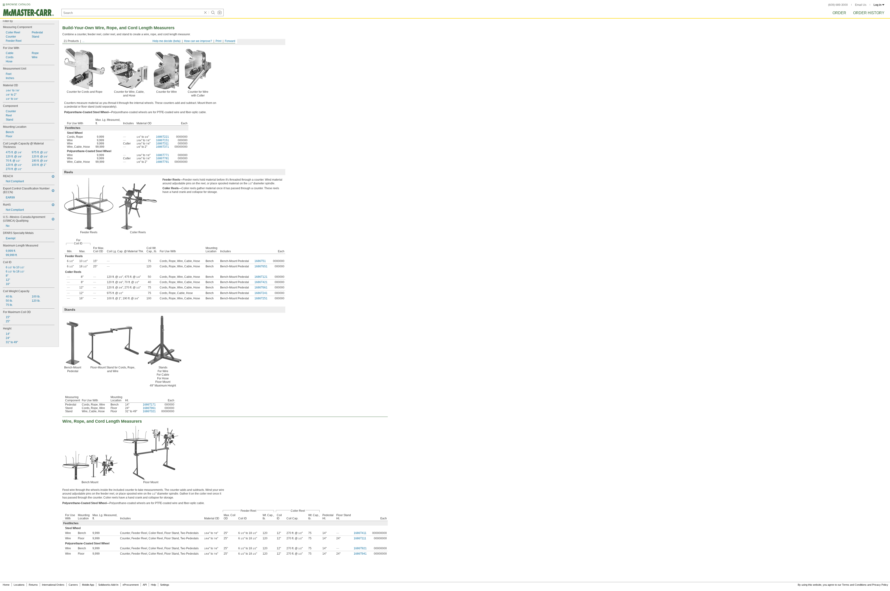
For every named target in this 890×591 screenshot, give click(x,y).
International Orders (53, 584)
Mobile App (88, 584)
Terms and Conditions (854, 584)
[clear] (205, 12)
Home (6, 584)
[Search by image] (219, 12)
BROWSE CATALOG (18, 4)
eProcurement (131, 584)
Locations (19, 584)
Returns (33, 584)
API (145, 584)
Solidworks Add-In (108, 584)
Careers (73, 584)
